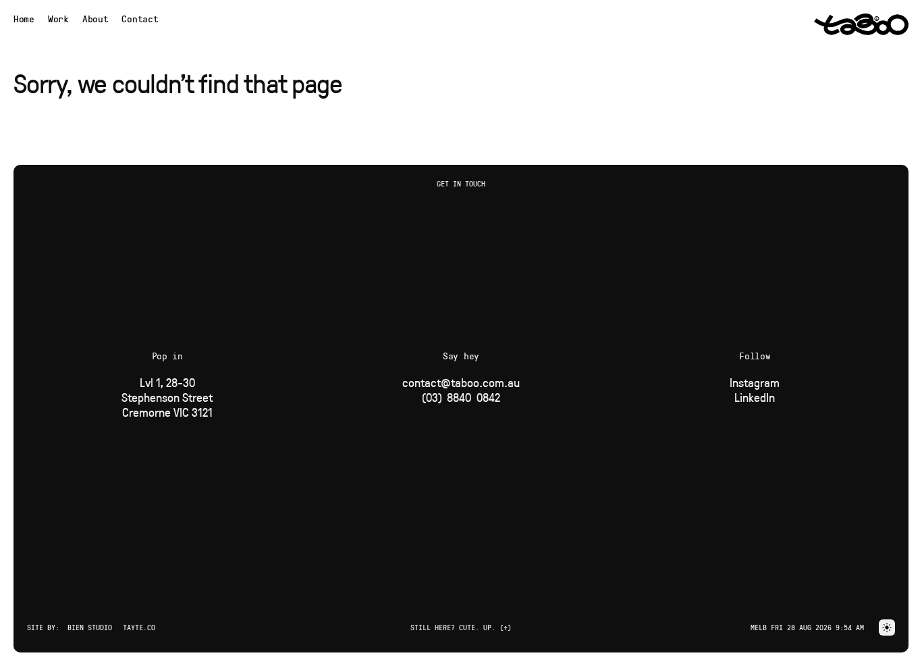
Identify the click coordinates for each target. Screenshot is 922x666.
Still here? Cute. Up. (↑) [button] (461, 627)
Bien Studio (89, 627)
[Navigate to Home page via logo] (861, 24)
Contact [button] (139, 19)
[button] (887, 627)
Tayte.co (139, 627)
